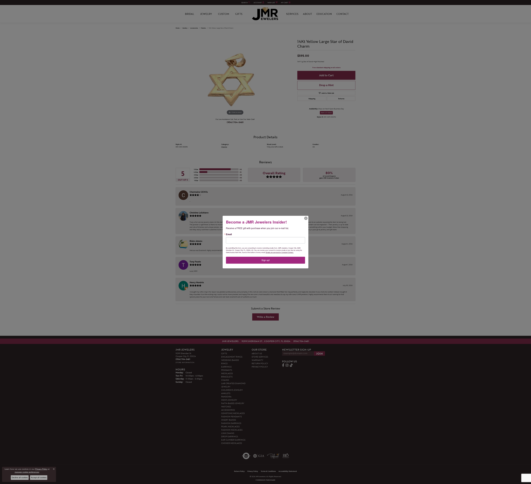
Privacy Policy (41, 469)
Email (229, 234)
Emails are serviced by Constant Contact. (280, 252)
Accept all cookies (38, 477)
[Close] (306, 218)
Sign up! (265, 260)
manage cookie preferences (27, 472)
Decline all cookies (20, 477)
